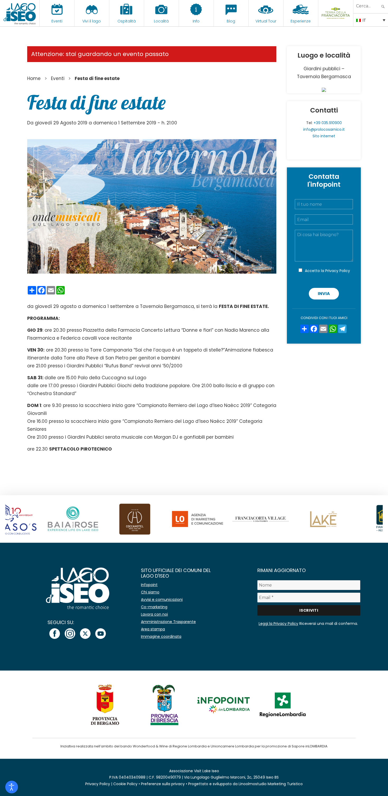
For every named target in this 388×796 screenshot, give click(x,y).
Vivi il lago (91, 21)
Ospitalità (126, 21)
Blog (231, 21)
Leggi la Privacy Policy (278, 623)
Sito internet (324, 136)
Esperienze (301, 21)
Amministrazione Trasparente (168, 621)
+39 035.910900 (328, 122)
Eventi (56, 21)
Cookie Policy (125, 783)
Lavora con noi (154, 614)
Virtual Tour (265, 21)
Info (196, 21)
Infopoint (149, 584)
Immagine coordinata (161, 636)
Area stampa (153, 629)
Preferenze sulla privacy (163, 783)
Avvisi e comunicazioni (162, 599)
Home (34, 78)
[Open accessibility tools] (11, 787)
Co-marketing (154, 607)
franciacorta (335, 21)
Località (161, 21)
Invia (324, 294)
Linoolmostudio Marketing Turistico (271, 783)
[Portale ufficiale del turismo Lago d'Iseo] (19, 13)
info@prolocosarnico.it (324, 129)
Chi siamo (150, 592)
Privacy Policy (337, 270)
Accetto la (327, 270)
